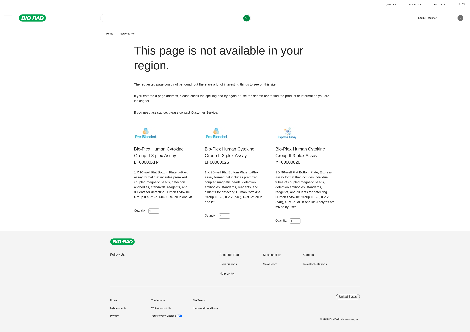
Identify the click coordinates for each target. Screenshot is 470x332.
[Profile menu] (444, 18)
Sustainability (272, 254)
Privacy (114, 315)
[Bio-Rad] (122, 241)
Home (109, 33)
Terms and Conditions (205, 307)
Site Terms (198, 300)
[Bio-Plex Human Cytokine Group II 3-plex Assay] (145, 136)
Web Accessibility (161, 307)
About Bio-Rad (229, 254)
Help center (227, 273)
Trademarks (158, 300)
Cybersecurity (118, 307)
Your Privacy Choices (164, 315)
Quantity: (140, 210)
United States (348, 296)
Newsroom (270, 264)
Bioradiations (228, 264)
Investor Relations (315, 264)
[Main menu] (8, 17)
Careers (308, 254)
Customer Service (204, 112)
